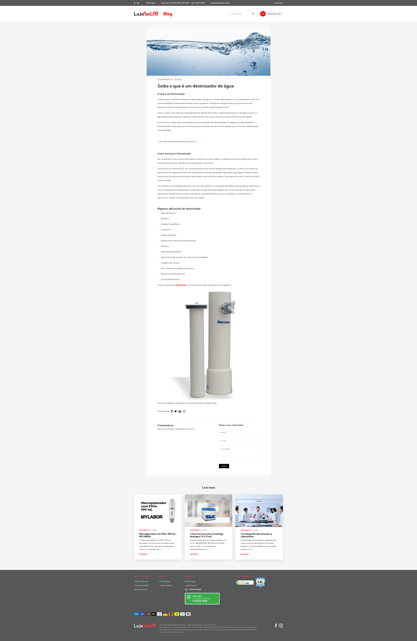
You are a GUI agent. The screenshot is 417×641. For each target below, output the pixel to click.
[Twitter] (176, 411)
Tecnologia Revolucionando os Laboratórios (256, 535)
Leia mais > (143, 554)
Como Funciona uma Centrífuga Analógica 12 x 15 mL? (206, 535)
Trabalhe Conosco (165, 585)
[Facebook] (172, 411)
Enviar (224, 466)
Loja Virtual (278, 3)
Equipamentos (165, 79)
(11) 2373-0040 (195, 589)
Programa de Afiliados (141, 585)
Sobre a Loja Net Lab (141, 581)
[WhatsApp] (185, 411)
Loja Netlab (180, 285)
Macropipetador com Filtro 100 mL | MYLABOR (157, 535)
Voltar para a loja (274, 14)
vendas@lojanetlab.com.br (219, 3)
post (193, 141)
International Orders (141, 589)
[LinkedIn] (180, 411)
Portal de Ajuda (164, 581)
